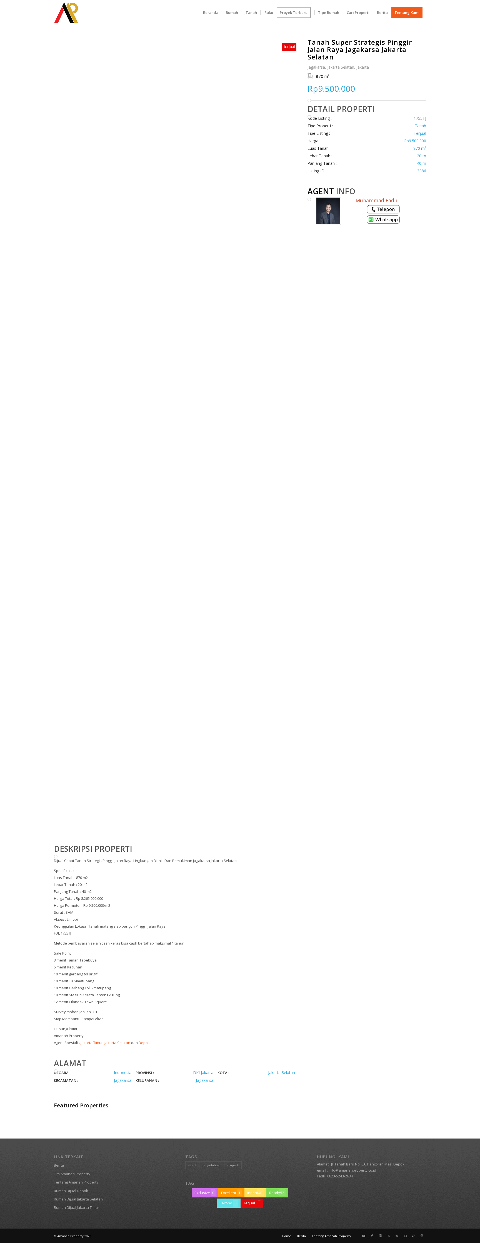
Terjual (249, 1202)
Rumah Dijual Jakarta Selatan (78, 1199)
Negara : (62, 1072)
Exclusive (204, 1192)
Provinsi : (145, 1072)
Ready (276, 1192)
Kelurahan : (147, 1080)
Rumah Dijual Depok (71, 1190)
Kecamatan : (66, 1080)
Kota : (223, 1072)
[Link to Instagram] (380, 1236)
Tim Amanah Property (72, 1173)
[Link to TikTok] (413, 1236)
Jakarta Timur (92, 1042)
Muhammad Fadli (376, 200)
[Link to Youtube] (363, 1236)
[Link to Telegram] (397, 1236)
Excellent (230, 1192)
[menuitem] (210, 12)
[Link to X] (388, 1236)
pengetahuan (211, 1165)
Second (227, 1202)
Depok (144, 1042)
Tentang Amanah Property (76, 1182)
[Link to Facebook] (372, 1236)
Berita (59, 1165)
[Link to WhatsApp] (405, 1236)
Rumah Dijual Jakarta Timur (76, 1207)
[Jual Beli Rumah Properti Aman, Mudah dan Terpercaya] (66, 12)
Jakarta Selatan (117, 1042)
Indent (254, 1192)
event (192, 1165)
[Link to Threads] (422, 1236)
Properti (233, 1165)
